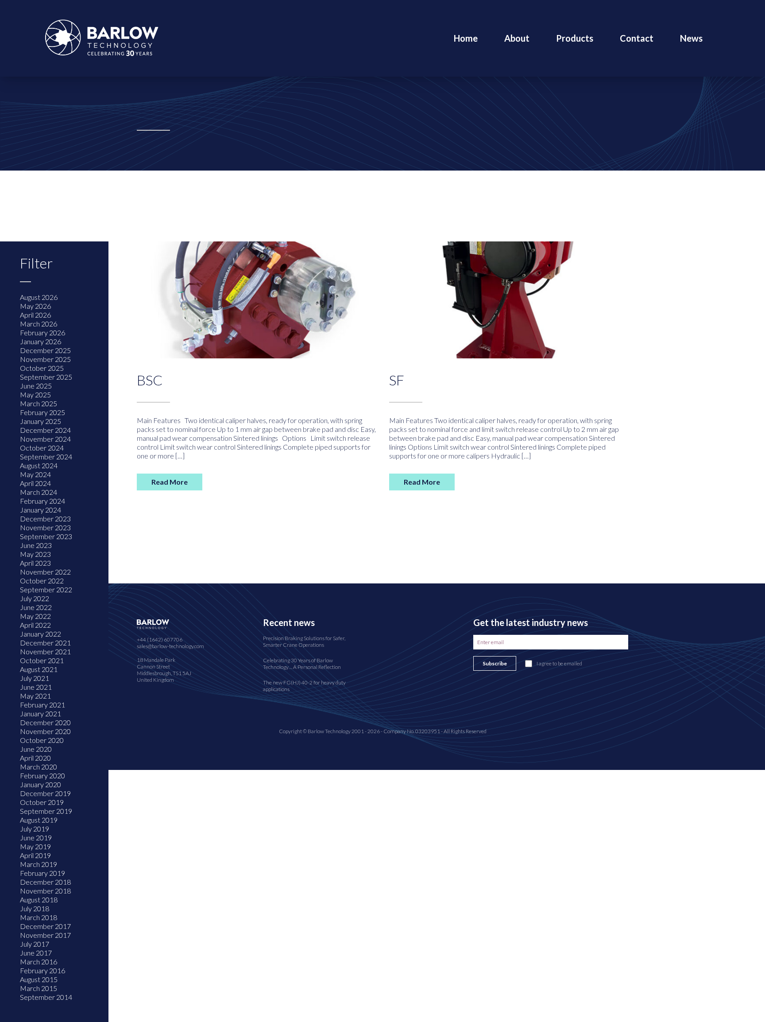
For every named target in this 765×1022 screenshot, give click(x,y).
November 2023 (45, 527)
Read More (169, 482)
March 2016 (38, 961)
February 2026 (42, 332)
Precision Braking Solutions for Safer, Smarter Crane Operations (304, 641)
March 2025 (38, 403)
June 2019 (36, 837)
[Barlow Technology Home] (101, 37)
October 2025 (42, 368)
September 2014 (46, 997)
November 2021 (45, 651)
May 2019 (35, 846)
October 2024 (42, 447)
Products (574, 38)
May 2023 (35, 554)
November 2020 (45, 731)
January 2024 (40, 509)
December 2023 (45, 518)
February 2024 (42, 501)
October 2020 (42, 740)
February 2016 (42, 970)
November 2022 (45, 571)
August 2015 (39, 979)
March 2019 (38, 864)
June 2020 (36, 749)
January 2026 (40, 341)
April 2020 (35, 758)
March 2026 (38, 323)
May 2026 (35, 306)
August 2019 (39, 820)
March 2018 (38, 917)
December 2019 (45, 793)
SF (396, 380)
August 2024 (39, 465)
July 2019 (34, 828)
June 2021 (36, 687)
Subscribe (495, 663)
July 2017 (34, 944)
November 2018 (45, 890)
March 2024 (38, 492)
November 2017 (45, 935)
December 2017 (45, 926)
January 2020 (40, 784)
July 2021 (34, 678)
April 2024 (35, 483)
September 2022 (46, 589)
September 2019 (46, 811)
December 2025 (45, 350)
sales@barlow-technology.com (170, 646)
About (516, 38)
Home (466, 38)
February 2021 (42, 704)
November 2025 (45, 359)
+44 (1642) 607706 (159, 639)
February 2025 (42, 412)
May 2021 (35, 696)
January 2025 (40, 421)
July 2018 (34, 908)
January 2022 (40, 634)
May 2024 (35, 474)
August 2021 (39, 669)
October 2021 (42, 660)
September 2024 (46, 456)
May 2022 (35, 616)
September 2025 (46, 377)
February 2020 (42, 775)
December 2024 (45, 430)
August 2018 (39, 899)
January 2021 (40, 713)
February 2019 (42, 873)
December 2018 (45, 882)
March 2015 (38, 988)
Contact (636, 38)
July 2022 (34, 598)
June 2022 (36, 607)
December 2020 (45, 722)
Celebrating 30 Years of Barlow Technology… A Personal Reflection (302, 663)
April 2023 (35, 563)
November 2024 (45, 439)
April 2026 (35, 315)
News (691, 38)
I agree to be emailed (559, 663)
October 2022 (42, 580)
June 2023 (36, 545)
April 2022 (35, 625)
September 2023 (46, 536)
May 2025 (35, 394)
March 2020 (38, 766)
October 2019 (42, 802)
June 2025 (36, 385)
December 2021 (45, 642)
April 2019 (35, 855)
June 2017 (36, 952)
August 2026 (39, 297)
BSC (149, 380)
